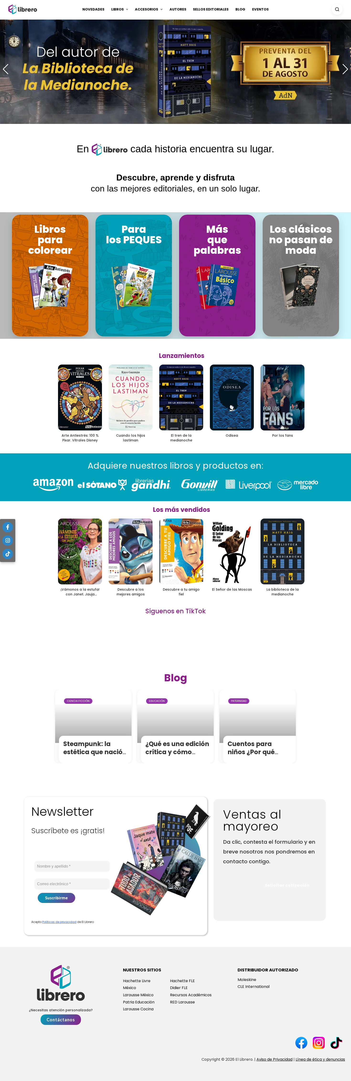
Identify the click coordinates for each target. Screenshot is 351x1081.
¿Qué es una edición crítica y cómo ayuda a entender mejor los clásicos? (177, 756)
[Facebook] (7, 527)
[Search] (337, 9)
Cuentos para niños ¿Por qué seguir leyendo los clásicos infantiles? (259, 756)
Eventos (260, 9)
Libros (117, 9)
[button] (126, 9)
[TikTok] (7, 554)
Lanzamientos (181, 355)
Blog (240, 9)
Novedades (93, 9)
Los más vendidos (181, 509)
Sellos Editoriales (211, 9)
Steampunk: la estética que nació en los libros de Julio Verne (95, 756)
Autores (178, 9)
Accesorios (146, 9)
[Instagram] (7, 540)
